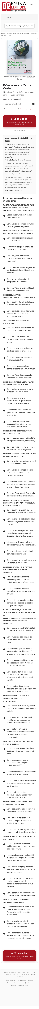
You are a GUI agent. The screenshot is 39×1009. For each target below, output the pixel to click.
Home (3, 33)
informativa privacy (25, 109)
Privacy (30, 980)
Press (30, 983)
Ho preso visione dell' (18, 109)
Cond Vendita (21, 980)
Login (31, 4)
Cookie (9, 983)
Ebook (9, 33)
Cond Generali (10, 980)
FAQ (24, 983)
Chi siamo (17, 983)
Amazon (13, 985)
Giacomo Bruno (23, 985)
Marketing (23, 33)
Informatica (16, 33)
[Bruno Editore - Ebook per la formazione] (14, 7)
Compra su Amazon (19, 130)
